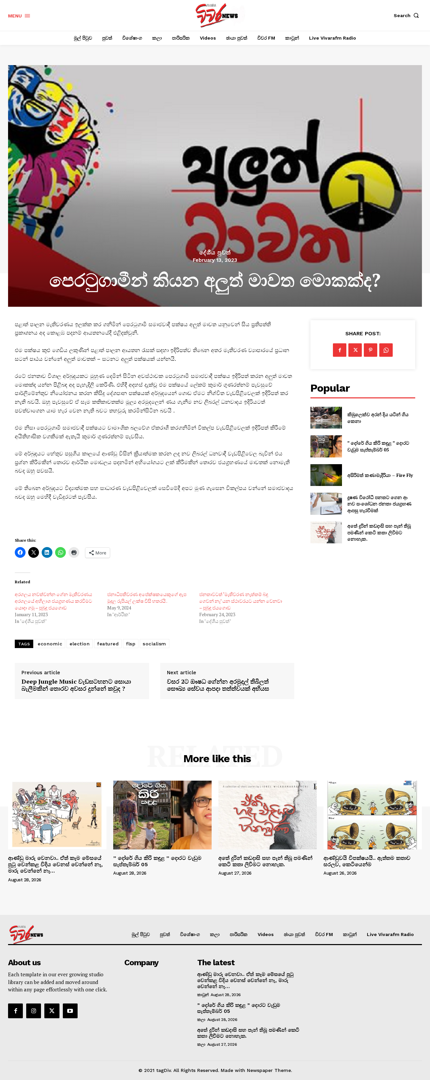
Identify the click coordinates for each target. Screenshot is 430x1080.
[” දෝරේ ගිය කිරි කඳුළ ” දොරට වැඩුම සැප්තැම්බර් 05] (326, 446)
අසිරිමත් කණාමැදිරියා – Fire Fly (380, 475)
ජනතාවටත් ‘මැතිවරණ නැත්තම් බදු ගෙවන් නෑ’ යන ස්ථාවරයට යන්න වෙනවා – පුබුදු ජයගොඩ (240, 601)
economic (50, 643)
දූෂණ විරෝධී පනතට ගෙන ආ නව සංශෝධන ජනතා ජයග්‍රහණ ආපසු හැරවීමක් (379, 503)
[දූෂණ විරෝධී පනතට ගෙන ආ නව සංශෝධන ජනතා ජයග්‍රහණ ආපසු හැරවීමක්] (326, 503)
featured (108, 643)
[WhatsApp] (386, 350)
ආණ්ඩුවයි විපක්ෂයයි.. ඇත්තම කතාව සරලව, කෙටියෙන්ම (367, 861)
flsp (130, 643)
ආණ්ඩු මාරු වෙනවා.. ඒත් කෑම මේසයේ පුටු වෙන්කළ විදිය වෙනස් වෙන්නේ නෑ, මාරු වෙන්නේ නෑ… (55, 864)
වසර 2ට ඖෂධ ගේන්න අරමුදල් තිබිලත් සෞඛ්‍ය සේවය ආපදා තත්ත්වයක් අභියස (218, 685)
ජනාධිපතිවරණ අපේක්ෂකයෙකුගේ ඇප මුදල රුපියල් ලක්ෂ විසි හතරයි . (146, 597)
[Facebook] (339, 350)
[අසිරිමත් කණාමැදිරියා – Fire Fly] (326, 475)
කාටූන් (203, 994)
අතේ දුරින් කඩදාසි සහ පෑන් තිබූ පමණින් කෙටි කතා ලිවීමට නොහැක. (379, 532)
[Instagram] (33, 1010)
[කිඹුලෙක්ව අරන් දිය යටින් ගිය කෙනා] (326, 418)
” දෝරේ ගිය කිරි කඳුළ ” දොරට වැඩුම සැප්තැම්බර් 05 (378, 446)
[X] (355, 350)
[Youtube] (70, 1010)
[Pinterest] (370, 350)
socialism (154, 643)
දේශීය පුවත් (215, 252)
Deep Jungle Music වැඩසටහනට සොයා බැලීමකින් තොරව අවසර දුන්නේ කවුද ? (76, 685)
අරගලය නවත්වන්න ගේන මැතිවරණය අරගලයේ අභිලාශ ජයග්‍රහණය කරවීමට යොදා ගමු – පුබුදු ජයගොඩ (53, 601)
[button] (408, 15)
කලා (201, 1019)
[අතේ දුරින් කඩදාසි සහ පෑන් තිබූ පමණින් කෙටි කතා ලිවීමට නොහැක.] (326, 532)
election (80, 643)
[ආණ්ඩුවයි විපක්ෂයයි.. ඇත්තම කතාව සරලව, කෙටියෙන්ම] (373, 815)
